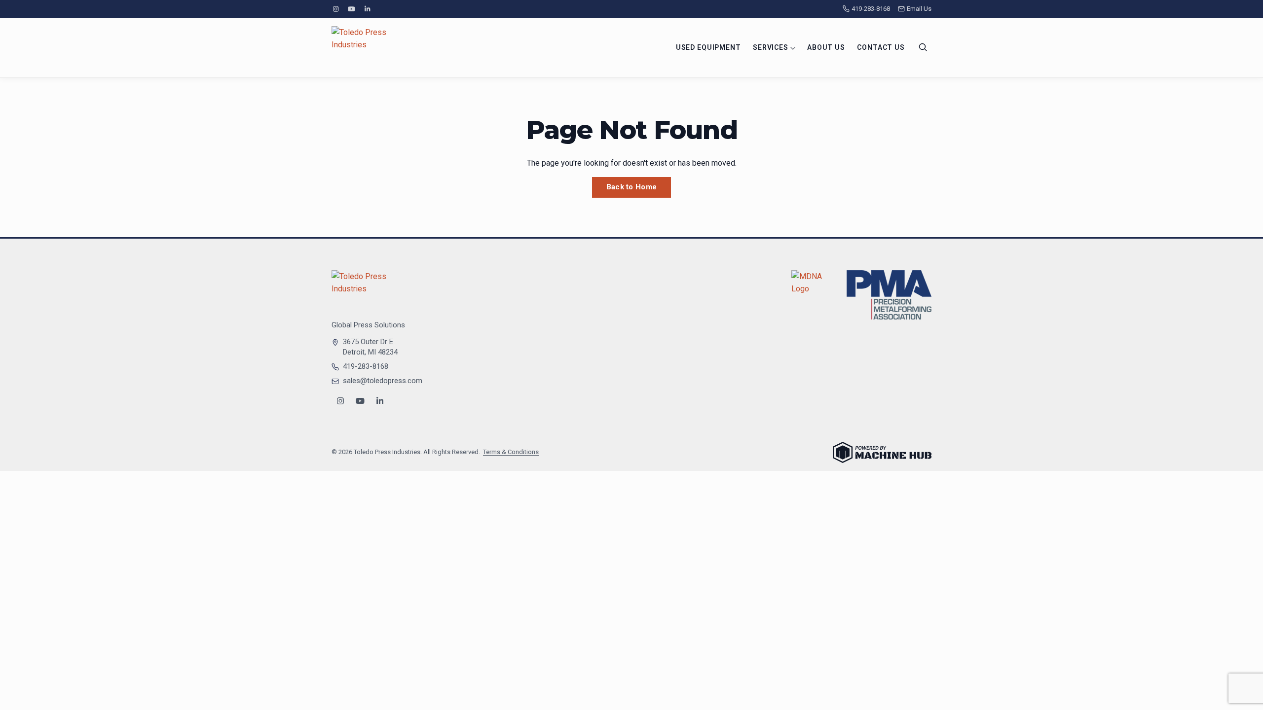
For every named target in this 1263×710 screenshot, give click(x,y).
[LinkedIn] (367, 9)
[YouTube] (351, 9)
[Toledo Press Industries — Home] (369, 47)
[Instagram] (335, 9)
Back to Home (631, 186)
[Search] (923, 47)
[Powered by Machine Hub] (882, 452)
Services (771, 47)
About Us (826, 47)
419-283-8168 (871, 8)
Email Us (919, 8)
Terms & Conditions (511, 452)
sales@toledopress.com (382, 380)
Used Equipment (708, 47)
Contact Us (880, 47)
